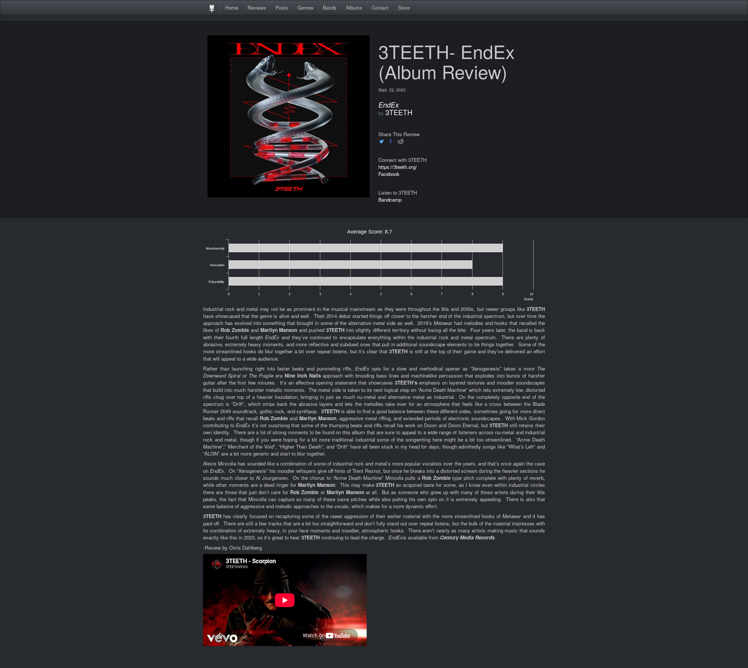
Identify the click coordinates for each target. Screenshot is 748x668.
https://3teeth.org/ (397, 166)
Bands (330, 7)
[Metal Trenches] (212, 7)
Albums (354, 7)
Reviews (256, 7)
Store (404, 7)
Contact (380, 7)
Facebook (388, 173)
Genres (305, 7)
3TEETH (398, 112)
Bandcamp (389, 199)
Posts (282, 7)
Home (231, 7)
